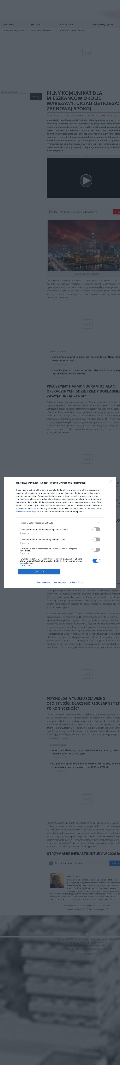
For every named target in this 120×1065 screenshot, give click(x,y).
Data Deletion (43, 582)
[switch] (96, 529)
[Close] (110, 483)
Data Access (60, 582)
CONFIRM (39, 572)
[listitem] (60, 522)
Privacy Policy (76, 582)
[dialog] (60, 532)
